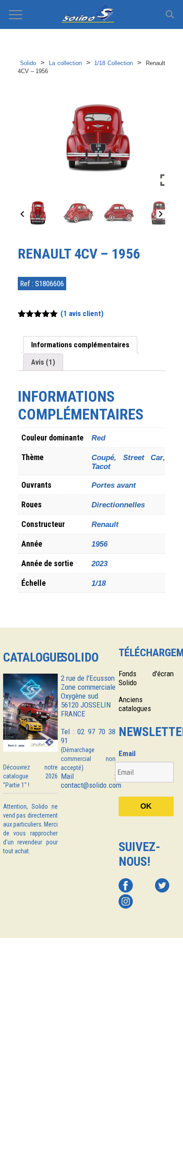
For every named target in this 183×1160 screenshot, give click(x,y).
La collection (65, 63)
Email (127, 753)
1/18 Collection (113, 63)
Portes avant (114, 485)
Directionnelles (118, 505)
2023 (99, 563)
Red (98, 438)
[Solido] (91, 14)
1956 (99, 544)
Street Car (143, 457)
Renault (105, 524)
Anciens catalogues (135, 704)
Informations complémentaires (80, 344)
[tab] (80, 345)
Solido (28, 63)
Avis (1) (43, 362)
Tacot (101, 466)
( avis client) (81, 313)
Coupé (103, 457)
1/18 (99, 583)
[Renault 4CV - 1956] (38, 212)
